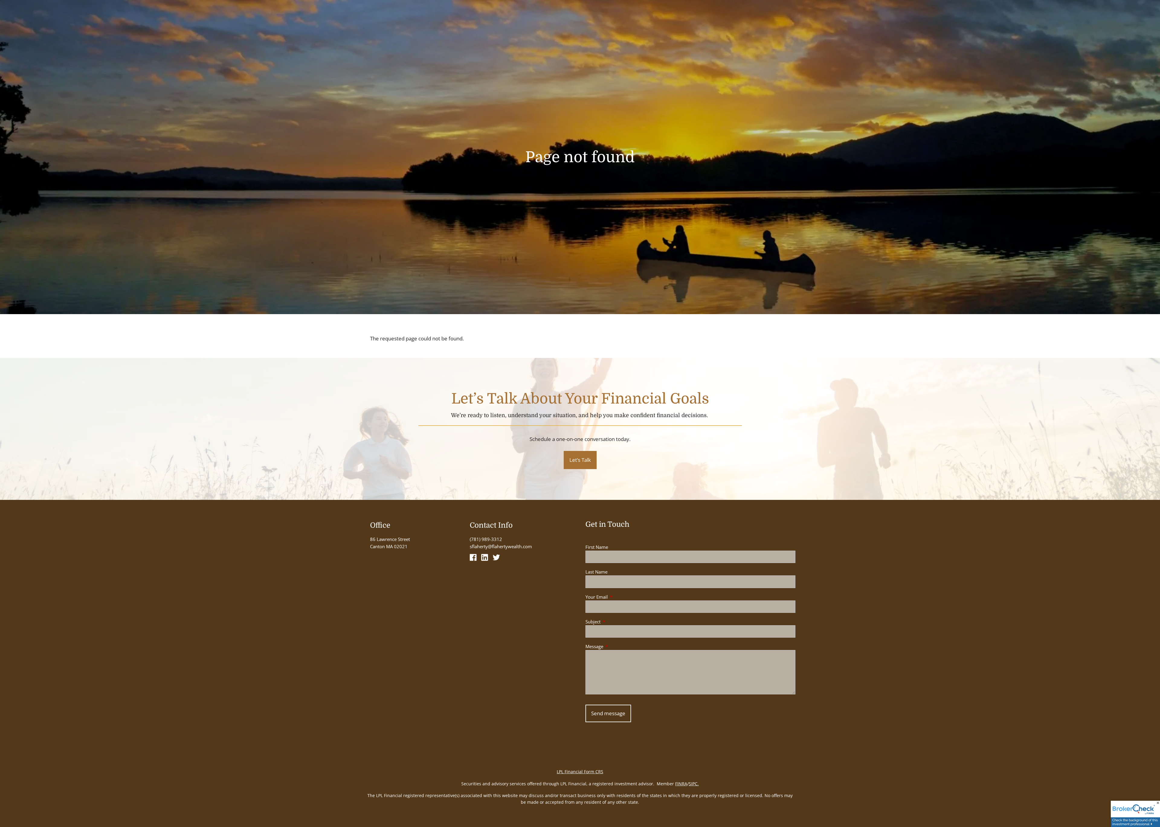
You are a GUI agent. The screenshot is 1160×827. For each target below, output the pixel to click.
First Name (596, 547)
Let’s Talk (580, 459)
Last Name (596, 572)
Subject (615, 622)
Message (616, 646)
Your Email (618, 597)
